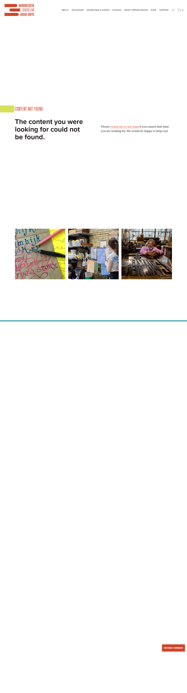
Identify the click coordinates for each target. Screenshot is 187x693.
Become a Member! (173, 648)
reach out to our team (124, 126)
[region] (93, 254)
